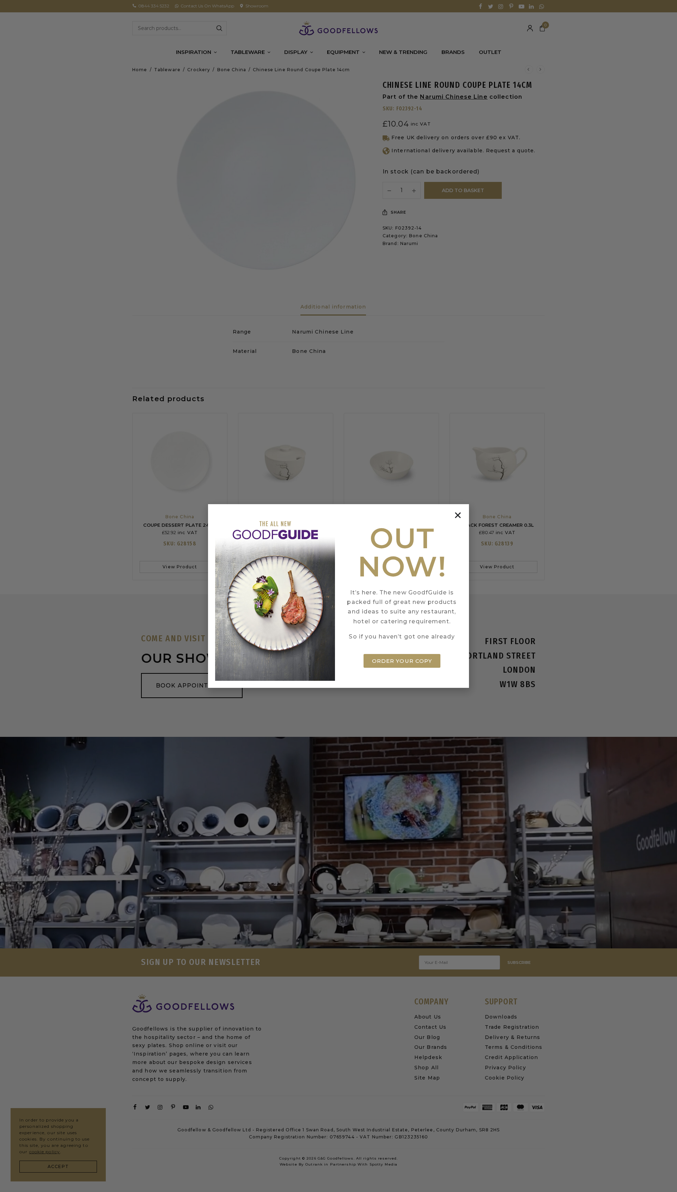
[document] (338, 596)
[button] (458, 515)
